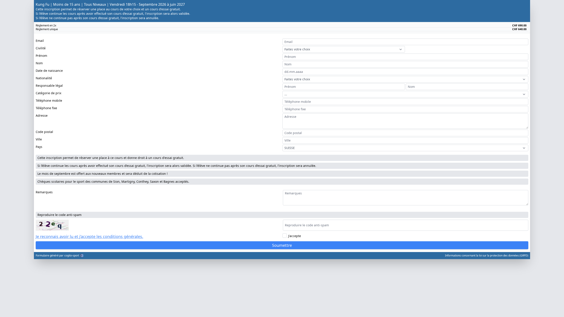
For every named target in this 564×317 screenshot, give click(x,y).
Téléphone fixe (46, 108)
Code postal (44, 132)
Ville (39, 139)
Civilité (41, 48)
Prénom (41, 55)
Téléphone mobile (49, 100)
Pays (39, 147)
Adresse (42, 115)
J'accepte (294, 236)
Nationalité (44, 78)
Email (40, 41)
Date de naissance (49, 70)
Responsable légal (49, 85)
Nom (39, 63)
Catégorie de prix (48, 93)
